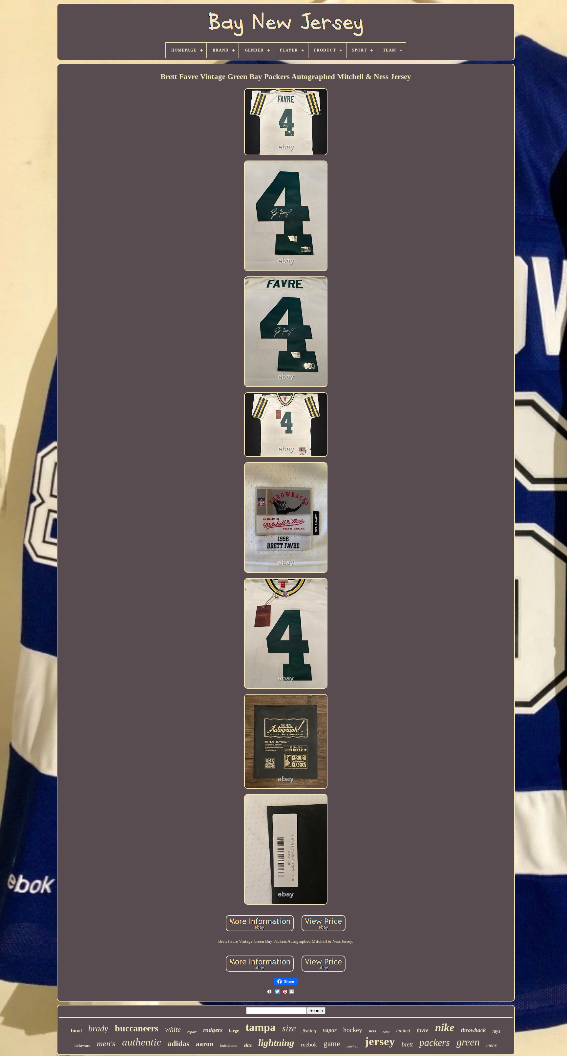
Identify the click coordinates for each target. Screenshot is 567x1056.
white (173, 1029)
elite (248, 1045)
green (468, 1042)
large (234, 1030)
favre (423, 1030)
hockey (352, 1029)
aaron (205, 1044)
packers (434, 1042)
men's (106, 1043)
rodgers (212, 1029)
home (386, 1032)
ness (372, 1031)
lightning (276, 1042)
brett (407, 1044)
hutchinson (228, 1045)
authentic (141, 1042)
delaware (82, 1045)
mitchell (352, 1046)
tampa (260, 1027)
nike (444, 1027)
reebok (309, 1044)
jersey (380, 1041)
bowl (76, 1030)
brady (98, 1028)
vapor (330, 1030)
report (192, 1032)
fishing (309, 1030)
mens (491, 1045)
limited (403, 1030)
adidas (178, 1043)
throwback (473, 1030)
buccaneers (136, 1028)
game (332, 1044)
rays (497, 1031)
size (289, 1028)
